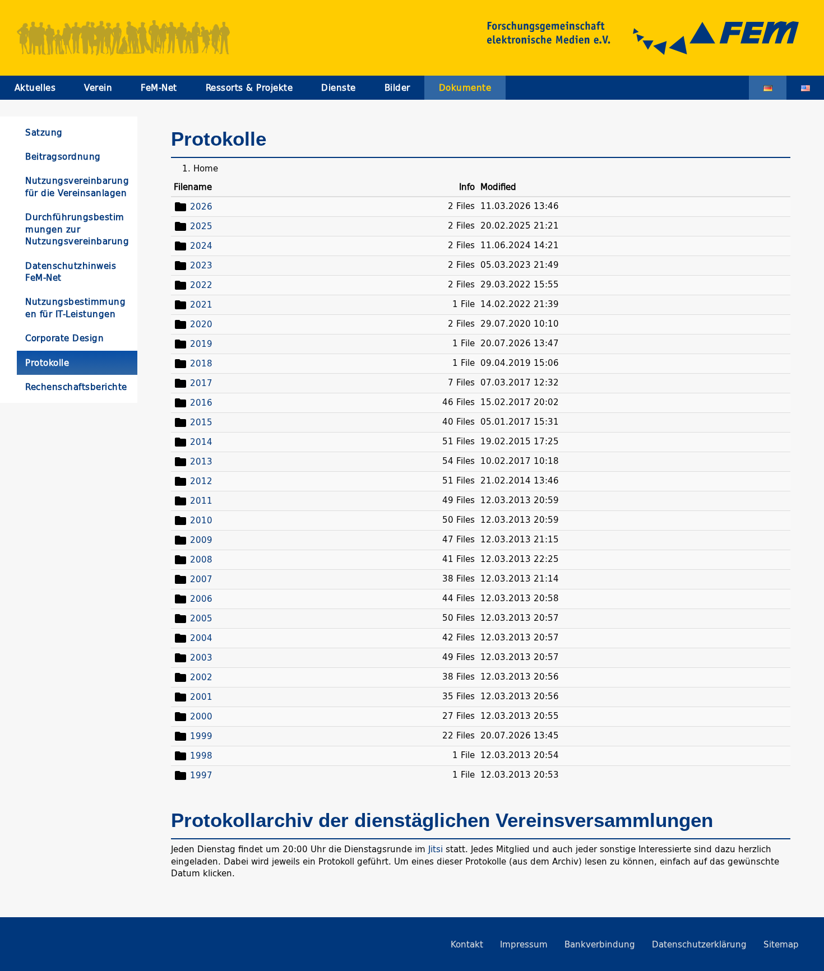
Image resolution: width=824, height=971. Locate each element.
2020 (201, 324)
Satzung (44, 133)
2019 (201, 343)
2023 (201, 265)
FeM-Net (159, 88)
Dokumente (465, 88)
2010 (201, 520)
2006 (201, 598)
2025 (201, 226)
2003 (201, 657)
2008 (201, 559)
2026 (201, 206)
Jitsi (435, 849)
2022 (201, 284)
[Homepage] (630, 38)
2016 (201, 402)
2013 (201, 461)
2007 (201, 579)
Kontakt (467, 944)
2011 (201, 500)
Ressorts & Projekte (249, 88)
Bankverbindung (599, 944)
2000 (201, 716)
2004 (201, 637)
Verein (98, 88)
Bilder (397, 88)
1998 (201, 755)
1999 (201, 735)
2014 (201, 441)
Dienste (338, 88)
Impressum (524, 944)
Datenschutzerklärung (699, 944)
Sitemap (781, 944)
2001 (201, 696)
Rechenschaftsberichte (76, 387)
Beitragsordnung (63, 157)
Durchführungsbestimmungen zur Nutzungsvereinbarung (77, 229)
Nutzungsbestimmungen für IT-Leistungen (75, 307)
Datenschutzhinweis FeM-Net (70, 272)
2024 (201, 245)
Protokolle (47, 363)
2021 (201, 304)
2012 (201, 480)
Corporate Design (64, 338)
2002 (201, 677)
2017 (201, 382)
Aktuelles (35, 88)
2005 (201, 618)
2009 (201, 539)
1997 (201, 775)
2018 (201, 363)
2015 (201, 422)
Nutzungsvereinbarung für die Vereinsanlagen (77, 186)
